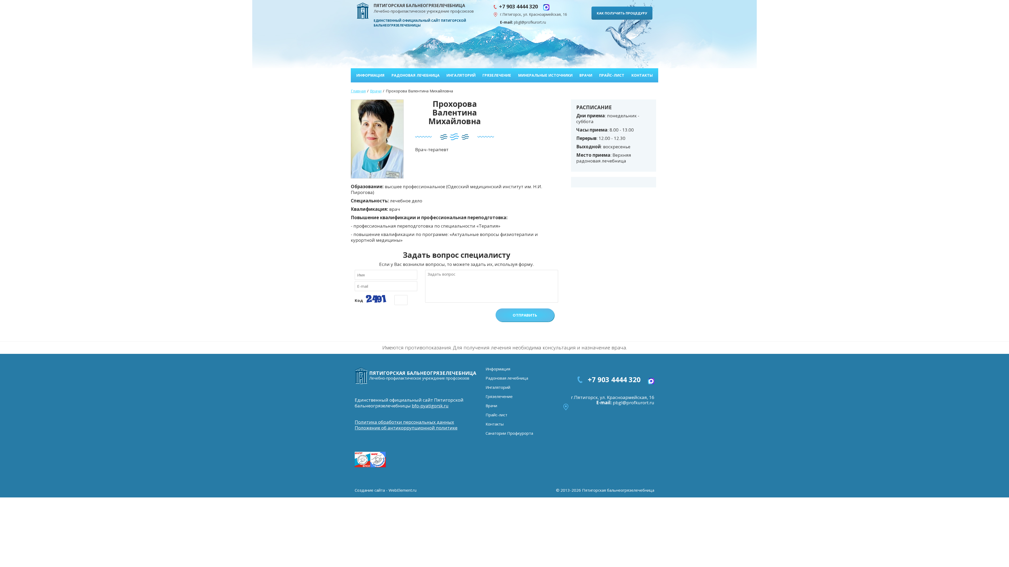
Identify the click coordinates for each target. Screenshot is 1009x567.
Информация (370, 75)
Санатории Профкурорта (509, 433)
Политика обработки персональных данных (404, 422)
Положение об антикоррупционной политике (406, 428)
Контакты (642, 75)
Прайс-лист (611, 75)
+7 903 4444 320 (521, 6)
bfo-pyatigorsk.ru (430, 406)
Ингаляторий (461, 75)
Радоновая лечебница (416, 75)
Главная (358, 90)
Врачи (585, 75)
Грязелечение (496, 75)
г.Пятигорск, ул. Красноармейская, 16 (533, 14)
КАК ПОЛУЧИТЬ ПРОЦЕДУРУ (622, 13)
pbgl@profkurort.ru (530, 22)
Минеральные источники (545, 75)
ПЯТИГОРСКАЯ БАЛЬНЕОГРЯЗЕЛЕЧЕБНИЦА (424, 8)
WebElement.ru (402, 490)
